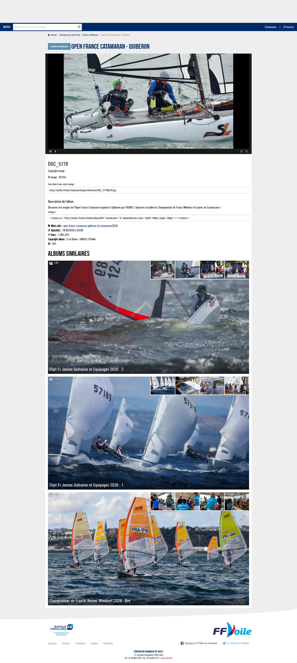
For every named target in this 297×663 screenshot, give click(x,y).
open (65, 226)
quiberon (91, 226)
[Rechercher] (79, 27)
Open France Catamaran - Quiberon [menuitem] (115, 34)
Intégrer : (52, 212)
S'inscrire (288, 27)
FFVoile (227, 11)
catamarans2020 (109, 226)
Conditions (80, 643)
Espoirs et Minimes (90, 34)
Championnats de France (69, 34)
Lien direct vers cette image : (61, 184)
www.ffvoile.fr (167, 658)
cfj (98, 226)
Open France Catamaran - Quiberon (110, 47)
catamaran (81, 226)
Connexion (270, 27)
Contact (66, 643)
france (72, 226)
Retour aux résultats (59, 47)
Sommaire (108, 643)
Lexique (94, 643)
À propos (52, 643)
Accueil (53, 34)
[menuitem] (53, 34)
